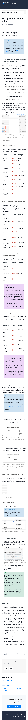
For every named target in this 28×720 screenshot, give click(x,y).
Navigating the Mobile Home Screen (11, 688)
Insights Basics (5, 685)
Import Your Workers (7, 690)
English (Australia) (19, 714)
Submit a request (14, 706)
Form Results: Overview (8, 683)
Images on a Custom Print (20, 653)
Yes (6, 668)
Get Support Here (9, 714)
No (11, 668)
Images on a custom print (13, 404)
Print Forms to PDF (7, 680)
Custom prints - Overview (6, 653)
